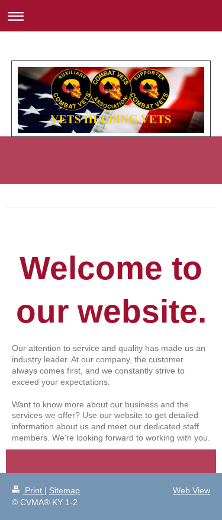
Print (33, 490)
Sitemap (64, 490)
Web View (191, 490)
